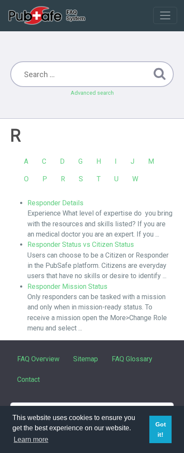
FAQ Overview (38, 359)
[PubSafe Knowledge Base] (48, 15)
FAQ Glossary (132, 359)
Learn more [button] (31, 439)
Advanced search (92, 93)
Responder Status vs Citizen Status (80, 244)
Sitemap (85, 359)
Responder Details (55, 203)
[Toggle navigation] (165, 15)
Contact (28, 379)
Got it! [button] (160, 429)
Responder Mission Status (67, 286)
